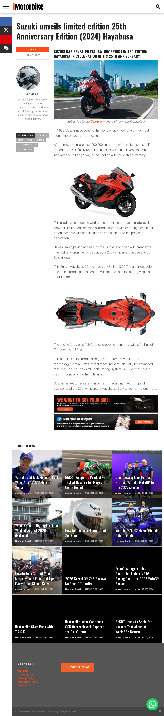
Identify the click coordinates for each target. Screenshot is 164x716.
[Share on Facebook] (6, 21)
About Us (22, 670)
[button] (152, 704)
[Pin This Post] (6, 39)
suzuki (40, 140)
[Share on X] (6, 30)
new (20, 140)
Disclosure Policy (27, 681)
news (30, 140)
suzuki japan (25, 149)
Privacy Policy (25, 678)
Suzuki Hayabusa (27, 145)
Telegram (97, 121)
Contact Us (24, 685)
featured (42, 135)
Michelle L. (33, 94)
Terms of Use (25, 674)
